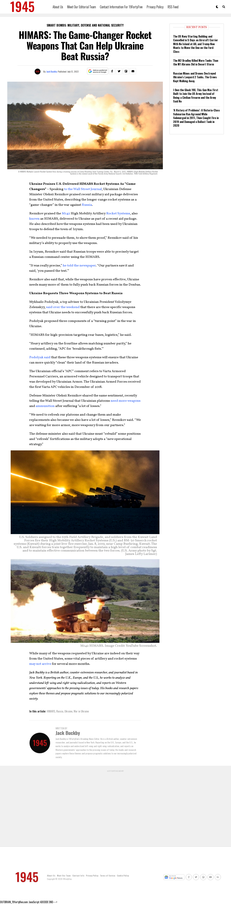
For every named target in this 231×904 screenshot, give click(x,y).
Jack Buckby (51, 71)
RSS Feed (173, 6)
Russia (87, 205)
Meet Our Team (64, 875)
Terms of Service (107, 875)
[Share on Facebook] (112, 71)
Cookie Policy (123, 875)
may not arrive (40, 664)
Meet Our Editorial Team (81, 6)
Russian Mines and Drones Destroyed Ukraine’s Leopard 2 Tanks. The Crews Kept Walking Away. (195, 77)
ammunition (45, 406)
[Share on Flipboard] (126, 71)
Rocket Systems (118, 213)
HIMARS (51, 711)
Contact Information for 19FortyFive (121, 6)
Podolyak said (39, 357)
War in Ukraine (81, 711)
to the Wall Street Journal (83, 189)
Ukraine (68, 711)
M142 (66, 213)
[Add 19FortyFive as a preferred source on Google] (97, 71)
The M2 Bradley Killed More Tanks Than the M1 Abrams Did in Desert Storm (195, 62)
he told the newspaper (79, 265)
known (34, 218)
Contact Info (78, 875)
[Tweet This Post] (119, 71)
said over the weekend (63, 307)
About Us (58, 6)
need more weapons (126, 400)
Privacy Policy (155, 6)
